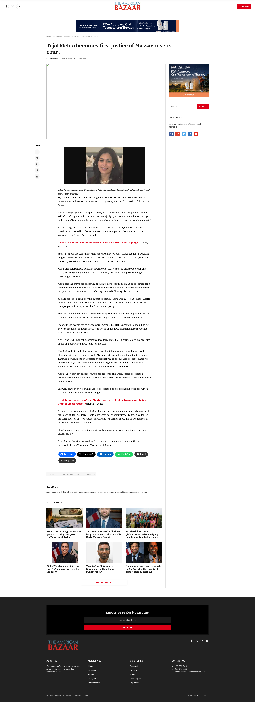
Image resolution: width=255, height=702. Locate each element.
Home (48, 37)
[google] (177, 133)
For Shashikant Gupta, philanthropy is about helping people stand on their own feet (142, 534)
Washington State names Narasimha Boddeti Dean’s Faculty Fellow (100, 569)
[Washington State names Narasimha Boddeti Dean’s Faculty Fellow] (104, 552)
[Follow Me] (184, 133)
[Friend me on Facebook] (171, 133)
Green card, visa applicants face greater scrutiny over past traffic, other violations (63, 534)
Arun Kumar (53, 59)
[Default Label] (190, 133)
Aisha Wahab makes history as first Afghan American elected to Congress (64, 569)
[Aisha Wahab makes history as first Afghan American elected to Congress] (64, 552)
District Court (53, 474)
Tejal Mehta (90, 474)
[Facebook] (37, 152)
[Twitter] (37, 158)
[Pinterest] (37, 170)
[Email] (37, 176)
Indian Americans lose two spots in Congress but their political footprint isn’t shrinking (143, 569)
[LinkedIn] (37, 164)
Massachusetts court (72, 474)
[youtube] (196, 133)
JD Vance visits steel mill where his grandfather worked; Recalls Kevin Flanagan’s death (103, 534)
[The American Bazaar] (127, 6)
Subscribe (244, 6)
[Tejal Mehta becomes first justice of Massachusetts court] (104, 101)
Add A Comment (104, 582)
